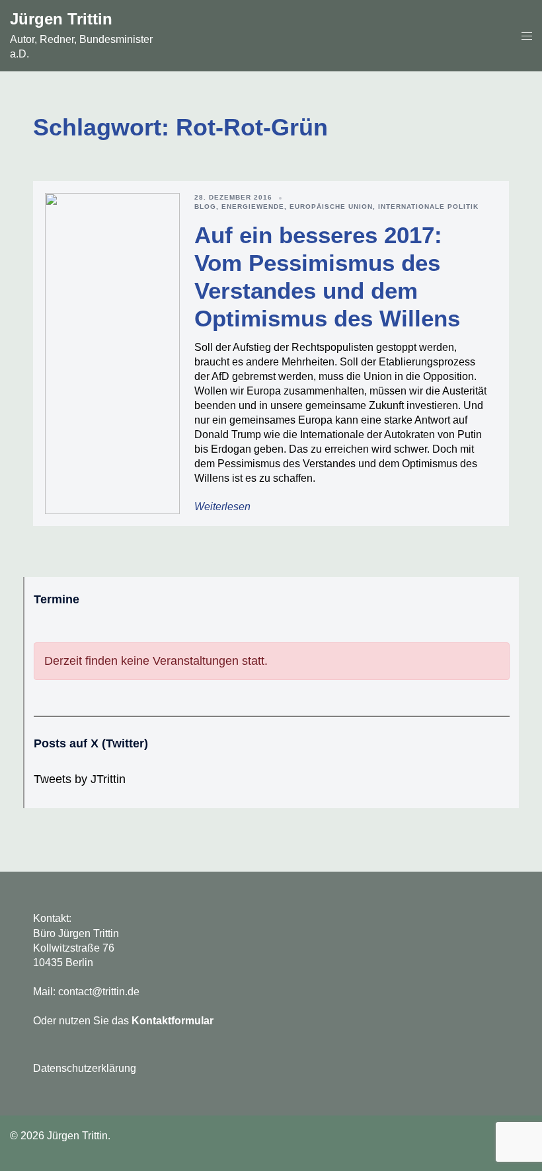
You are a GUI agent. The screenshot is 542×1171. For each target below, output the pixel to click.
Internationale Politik (428, 206)
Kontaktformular (172, 1020)
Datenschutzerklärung (84, 1068)
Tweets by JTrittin (80, 779)
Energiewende (252, 206)
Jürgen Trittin (61, 19)
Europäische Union (331, 206)
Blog (205, 206)
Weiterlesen (222, 506)
